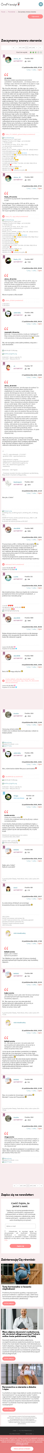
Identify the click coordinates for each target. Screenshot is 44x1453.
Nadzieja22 (18, 482)
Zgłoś (40, 70)
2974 (27, 47)
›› (40, 47)
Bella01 (16, 850)
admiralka (17, 313)
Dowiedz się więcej (22, 1444)
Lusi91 (16, 577)
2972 (20, 47)
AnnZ (15, 888)
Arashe (16, 713)
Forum (3, 12)
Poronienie (11, 12)
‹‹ (13, 47)
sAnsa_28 (17, 59)
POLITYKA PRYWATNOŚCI (25, 1430)
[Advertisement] (22, 29)
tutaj (5, 1240)
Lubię (34, 70)
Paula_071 (17, 259)
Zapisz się (20, 1246)
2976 (33, 47)
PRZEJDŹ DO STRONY (22, 1449)
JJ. (14, 366)
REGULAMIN (29, 1434)
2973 (23, 47)
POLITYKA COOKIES (14, 1434)
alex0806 (17, 528)
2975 (30, 47)
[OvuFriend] (10, 5)
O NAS (14, 1430)
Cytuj (28, 70)
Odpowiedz (35, 16)
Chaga (16, 796)
